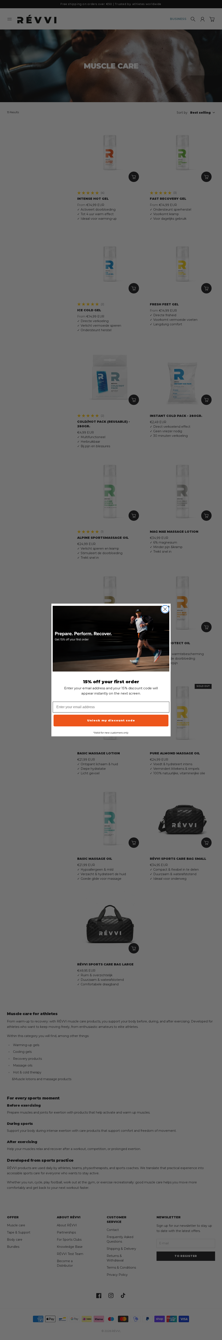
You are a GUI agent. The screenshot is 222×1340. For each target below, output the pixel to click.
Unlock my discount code (111, 720)
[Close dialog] (165, 609)
